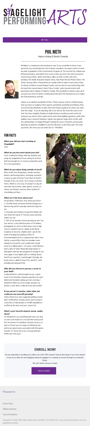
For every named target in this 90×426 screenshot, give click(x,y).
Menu (46, 40)
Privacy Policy (8, 403)
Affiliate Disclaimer (9, 409)
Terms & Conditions (10, 414)
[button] (48, 158)
